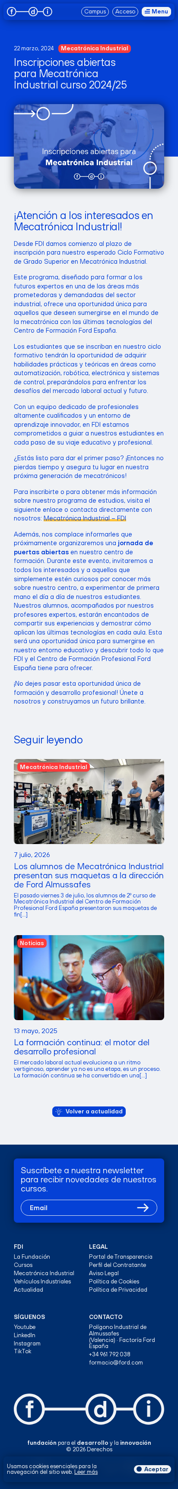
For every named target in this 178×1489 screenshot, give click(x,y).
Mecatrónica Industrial (44, 1273)
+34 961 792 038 (109, 1354)
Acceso (125, 11)
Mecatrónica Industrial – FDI (85, 518)
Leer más (86, 1472)
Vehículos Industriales (42, 1281)
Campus (95, 11)
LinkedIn (24, 1335)
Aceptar (156, 1469)
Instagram (27, 1343)
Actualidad (28, 1289)
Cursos (23, 1265)
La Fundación (32, 1256)
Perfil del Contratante (117, 1265)
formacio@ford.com (116, 1362)
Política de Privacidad (118, 1289)
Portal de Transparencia (121, 1256)
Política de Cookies (114, 1281)
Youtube (24, 1327)
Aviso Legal (104, 1273)
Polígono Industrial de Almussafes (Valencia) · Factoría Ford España (122, 1337)
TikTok (22, 1351)
